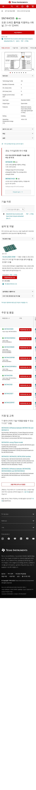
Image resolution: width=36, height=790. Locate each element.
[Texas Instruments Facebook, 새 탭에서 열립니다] (9, 539)
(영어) (17, 41)
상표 (18, 576)
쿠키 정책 (10, 573)
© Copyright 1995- (8, 580)
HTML (27, 41)
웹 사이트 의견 (26, 576)
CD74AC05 (9, 162)
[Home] (18, 2)
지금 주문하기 (18, 32)
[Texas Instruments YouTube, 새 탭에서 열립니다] (33, 539)
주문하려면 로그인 (9, 277)
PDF (22, 41)
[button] (3, 6)
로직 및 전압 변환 (10, 11)
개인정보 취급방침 (20, 573)
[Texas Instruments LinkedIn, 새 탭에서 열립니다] (21, 539)
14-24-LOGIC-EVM (8, 257)
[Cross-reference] (17, 6)
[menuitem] (12, 6)
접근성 (3, 573)
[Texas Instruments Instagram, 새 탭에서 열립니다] (2, 539)
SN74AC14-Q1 (10, 179)
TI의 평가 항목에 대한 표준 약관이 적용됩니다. (14, 302)
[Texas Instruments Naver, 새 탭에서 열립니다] (15, 539)
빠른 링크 (4, 521)
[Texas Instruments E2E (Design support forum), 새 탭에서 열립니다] (27, 539)
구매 (2, 527)
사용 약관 (26, 492)
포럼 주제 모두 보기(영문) (18, 484)
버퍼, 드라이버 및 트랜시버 (24, 11)
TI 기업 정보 (4, 514)
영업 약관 (4, 576)
